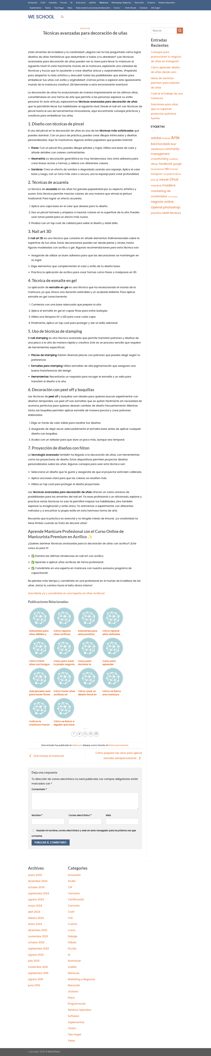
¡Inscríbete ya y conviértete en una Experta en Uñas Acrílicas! (66, 593)
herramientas (157, 169)
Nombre (37, 815)
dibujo (154, 164)
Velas (69, 7)
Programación (77, 1003)
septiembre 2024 (38, 893)
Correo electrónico (80, 815)
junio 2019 (34, 985)
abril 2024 (34, 912)
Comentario (39, 789)
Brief (173, 144)
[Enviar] (180, 31)
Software (73, 1016)
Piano (71, 997)
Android (166, 138)
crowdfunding (159, 159)
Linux (174, 179)
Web (108, 815)
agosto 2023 (36, 954)
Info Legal (155, 7)
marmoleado (173, 197)
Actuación (32, 2)
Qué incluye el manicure (48, 755)
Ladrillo (92, 2)
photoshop (171, 207)
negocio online (162, 202)
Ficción (63, 2)
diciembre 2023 (37, 930)
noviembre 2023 (38, 936)
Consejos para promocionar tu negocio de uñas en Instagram (166, 56)
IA (71, 2)
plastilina (156, 213)
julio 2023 (33, 961)
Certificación (76, 899)
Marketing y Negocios (121, 2)
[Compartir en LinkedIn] (96, 734)
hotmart (174, 169)
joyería (171, 174)
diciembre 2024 (38, 881)
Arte (175, 137)
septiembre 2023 (38, 948)
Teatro (48, 7)
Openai (156, 207)
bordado (164, 144)
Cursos (117, 7)
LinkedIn (164, 179)
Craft (43, 2)
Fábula (72, 942)
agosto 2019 (35, 979)
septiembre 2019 (38, 973)
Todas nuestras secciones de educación (93, 7)
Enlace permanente (118, 745)
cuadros (173, 159)
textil (165, 213)
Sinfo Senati (130, 7)
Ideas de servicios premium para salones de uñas (165, 83)
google (177, 164)
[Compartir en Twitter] (79, 734)
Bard (154, 144)
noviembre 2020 (38, 967)
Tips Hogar (59, 7)
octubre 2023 (36, 942)
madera (168, 185)
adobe (156, 138)
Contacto (143, 7)
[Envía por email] (85, 734)
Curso (71, 930)
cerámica (157, 149)
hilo (167, 169)
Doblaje (72, 936)
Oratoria (151, 2)
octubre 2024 (36, 887)
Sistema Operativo (166, 2)
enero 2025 (35, 875)
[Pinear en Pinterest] (90, 734)
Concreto (74, 905)
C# (70, 887)
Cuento (72, 924)
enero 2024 (35, 924)
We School (41, 17)
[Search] (62, 17)
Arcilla (72, 881)
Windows (175, 213)
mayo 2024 (35, 905)
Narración (139, 2)
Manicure (103, 2)
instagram (156, 174)
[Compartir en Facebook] (74, 734)
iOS (164, 174)
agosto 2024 (36, 899)
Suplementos (35, 7)
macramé (156, 185)
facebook (165, 164)
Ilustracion (81, 2)
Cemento (53, 2)
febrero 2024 (36, 918)
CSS (70, 918)
